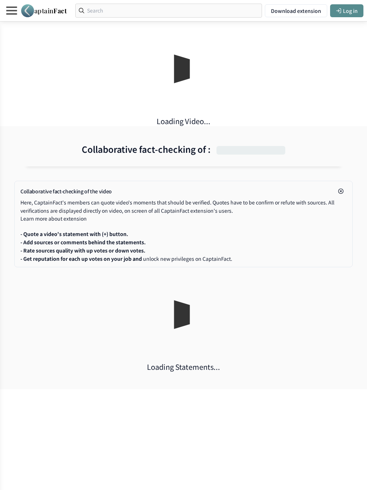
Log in (350, 10)
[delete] (341, 191)
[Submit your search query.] (81, 10)
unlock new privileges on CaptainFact (187, 258)
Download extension (296, 10)
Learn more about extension (53, 218)
